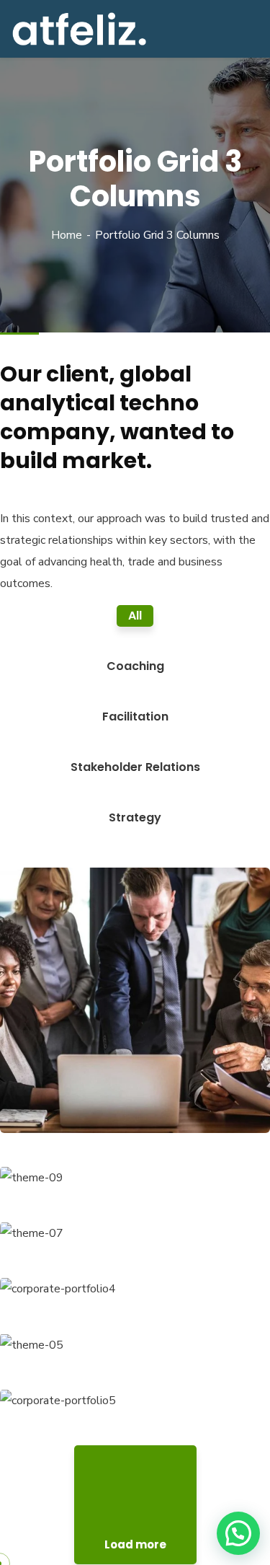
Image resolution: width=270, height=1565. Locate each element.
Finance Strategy (80, 1081)
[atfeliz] (79, 28)
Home (66, 235)
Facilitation (53, 1103)
